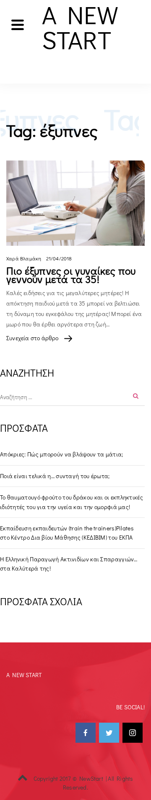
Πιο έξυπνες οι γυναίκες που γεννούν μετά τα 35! (70, 275)
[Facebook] (86, 733)
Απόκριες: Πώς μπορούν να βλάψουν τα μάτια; (61, 454)
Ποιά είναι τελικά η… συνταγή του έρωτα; (55, 476)
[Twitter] (109, 733)
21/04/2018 (59, 258)
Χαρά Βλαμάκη (23, 258)
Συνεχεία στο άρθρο (33, 338)
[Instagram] (132, 733)
